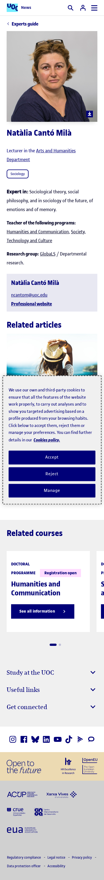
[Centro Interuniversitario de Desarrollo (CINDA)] (46, 812)
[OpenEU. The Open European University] (89, 765)
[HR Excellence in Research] (68, 766)
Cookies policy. (47, 440)
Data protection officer (24, 866)
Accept (52, 457)
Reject (51, 474)
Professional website (31, 304)
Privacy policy (82, 857)
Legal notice (56, 857)
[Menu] (94, 8)
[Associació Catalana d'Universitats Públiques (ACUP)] (22, 794)
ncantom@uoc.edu (29, 295)
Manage (52, 490)
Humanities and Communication (38, 232)
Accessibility (56, 866)
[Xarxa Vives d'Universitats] (61, 794)
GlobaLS (47, 254)
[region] (51, 439)
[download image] (89, 114)
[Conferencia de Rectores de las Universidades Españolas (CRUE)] (16, 812)
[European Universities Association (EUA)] (22, 829)
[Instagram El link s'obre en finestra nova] (13, 739)
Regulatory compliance (24, 857)
